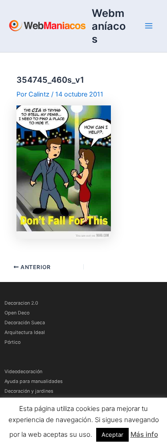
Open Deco (16, 313)
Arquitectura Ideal (24, 332)
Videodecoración (23, 372)
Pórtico (12, 342)
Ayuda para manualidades (33, 381)
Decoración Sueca (24, 323)
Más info (144, 434)
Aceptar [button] (112, 434)
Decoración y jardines (28, 391)
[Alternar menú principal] (148, 25)
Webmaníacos (109, 26)
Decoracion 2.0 (21, 303)
